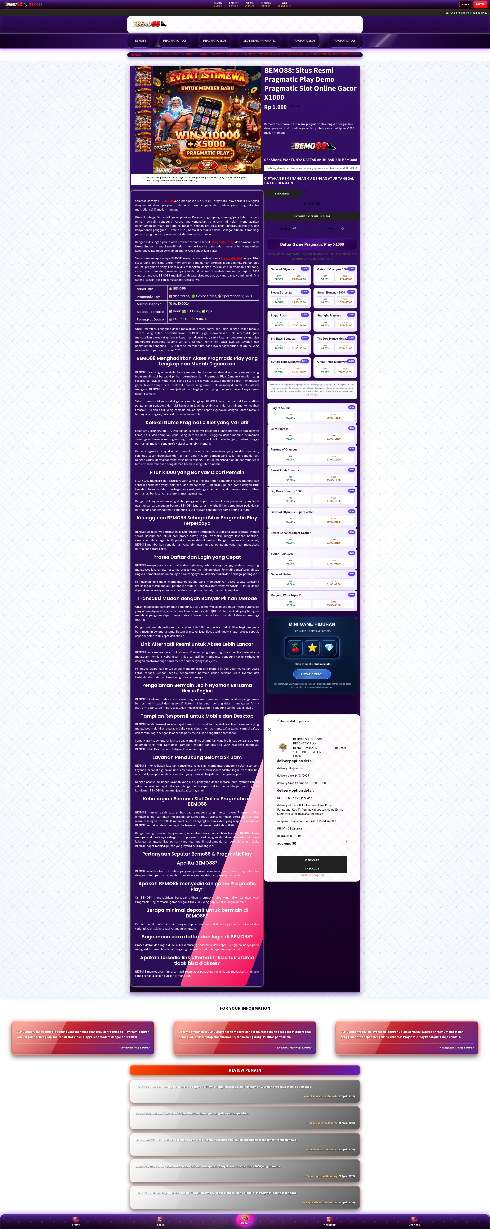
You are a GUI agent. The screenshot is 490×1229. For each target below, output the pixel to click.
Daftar (245, 1223)
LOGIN (465, 4)
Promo (76, 1224)
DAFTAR (480, 4)
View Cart (312, 860)
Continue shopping (312, 875)
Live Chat (414, 1224)
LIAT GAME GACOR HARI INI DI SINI (312, 216)
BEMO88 (136, 55)
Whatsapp (329, 1224)
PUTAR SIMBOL (312, 674)
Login (160, 1224)
